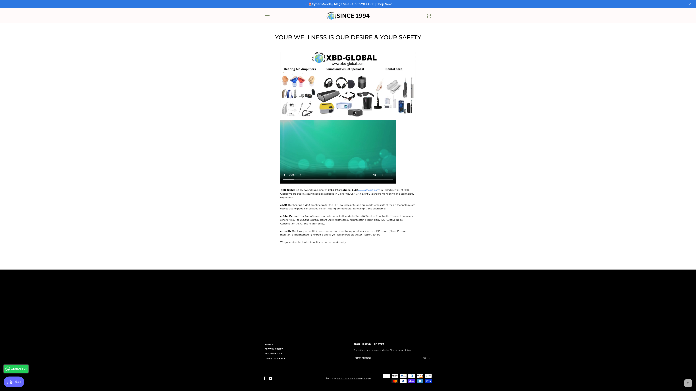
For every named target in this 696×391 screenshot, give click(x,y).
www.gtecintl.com (368, 190)
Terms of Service (275, 358)
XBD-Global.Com (345, 378)
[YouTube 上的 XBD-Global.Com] (270, 378)
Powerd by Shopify (362, 378)
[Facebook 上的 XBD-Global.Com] (264, 378)
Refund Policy (273, 354)
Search (269, 344)
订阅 (424, 358)
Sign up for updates (368, 344)
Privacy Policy (274, 349)
